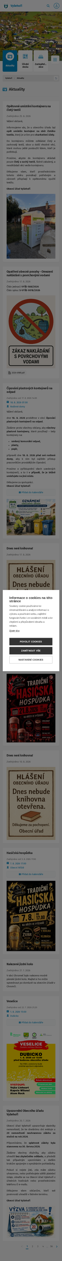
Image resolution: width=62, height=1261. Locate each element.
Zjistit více (14, 630)
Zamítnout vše (31, 650)
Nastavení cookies (31, 659)
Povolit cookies (31, 641)
